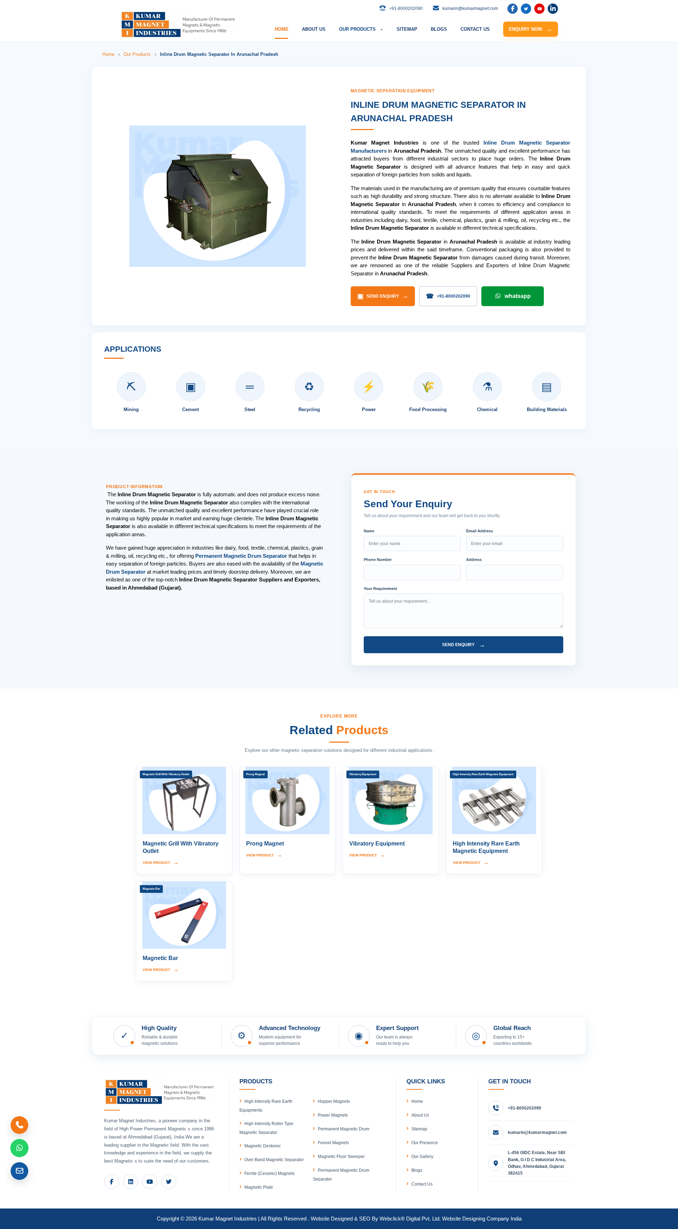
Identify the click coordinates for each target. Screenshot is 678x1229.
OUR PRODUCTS (361, 29)
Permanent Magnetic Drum (343, 1128)
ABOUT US (314, 29)
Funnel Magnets (333, 1142)
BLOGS (439, 29)
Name (369, 531)
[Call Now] (19, 1125)
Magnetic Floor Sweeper (341, 1156)
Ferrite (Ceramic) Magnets (269, 1173)
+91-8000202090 (448, 296)
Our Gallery (422, 1156)
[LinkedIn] (526, 9)
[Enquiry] (19, 1171)
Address (474, 559)
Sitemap (419, 1128)
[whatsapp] (19, 1148)
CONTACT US (475, 29)
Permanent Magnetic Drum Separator (241, 556)
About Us (420, 1115)
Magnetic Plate (258, 1187)
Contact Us (422, 1184)
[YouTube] (539, 9)
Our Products (137, 54)
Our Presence (424, 1142)
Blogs (416, 1170)
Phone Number (378, 559)
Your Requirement (380, 588)
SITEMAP (407, 29)
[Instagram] (553, 9)
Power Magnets (333, 1115)
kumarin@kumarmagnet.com (537, 1132)
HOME (282, 29)
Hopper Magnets (334, 1101)
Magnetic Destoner (262, 1145)
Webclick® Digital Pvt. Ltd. (410, 1219)
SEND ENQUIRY (382, 296)
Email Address (479, 531)
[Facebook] (512, 9)
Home (108, 54)
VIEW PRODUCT (161, 862)
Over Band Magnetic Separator (274, 1159)
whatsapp (518, 296)
